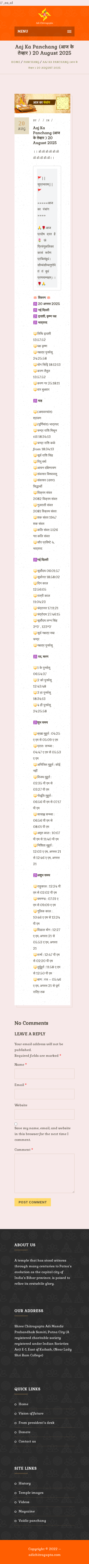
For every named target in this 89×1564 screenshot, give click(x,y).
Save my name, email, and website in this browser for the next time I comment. (42, 1134)
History (25, 1483)
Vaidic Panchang (32, 1520)
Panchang (31, 62)
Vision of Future (31, 1413)
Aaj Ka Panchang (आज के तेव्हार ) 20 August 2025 (46, 135)
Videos (24, 1502)
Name (20, 1064)
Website (20, 1105)
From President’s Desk (36, 1423)
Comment (23, 1149)
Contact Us (27, 1441)
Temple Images (31, 1493)
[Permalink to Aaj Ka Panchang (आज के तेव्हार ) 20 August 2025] (42, 112)
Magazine (27, 1511)
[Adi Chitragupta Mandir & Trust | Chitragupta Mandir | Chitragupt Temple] (44, 16)
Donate (24, 1432)
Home (15, 62)
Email (20, 1085)
